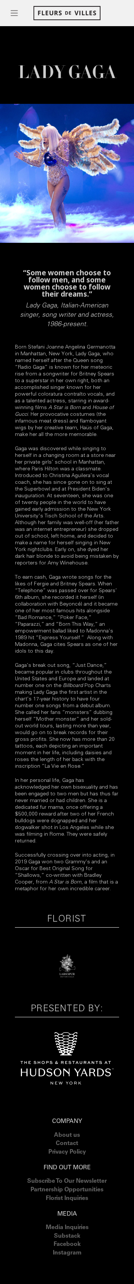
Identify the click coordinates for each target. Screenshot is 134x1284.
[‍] (67, 1262)
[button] (14, 13)
